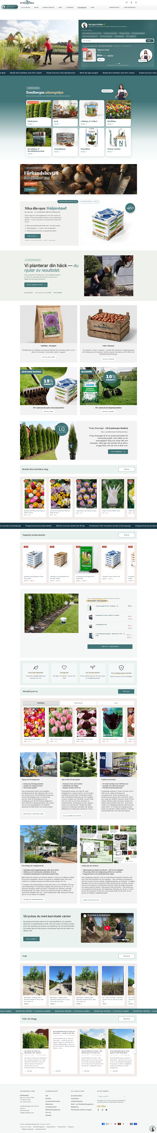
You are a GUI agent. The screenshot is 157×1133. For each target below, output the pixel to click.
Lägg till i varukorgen (110, 646)
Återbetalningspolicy (53, 1110)
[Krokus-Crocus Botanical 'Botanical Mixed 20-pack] (60, 493)
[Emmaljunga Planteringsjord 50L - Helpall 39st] (86, 559)
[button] (126, 2)
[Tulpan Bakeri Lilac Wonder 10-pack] (86, 493)
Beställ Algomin (108, 411)
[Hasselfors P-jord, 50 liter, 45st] (113, 559)
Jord (116, 703)
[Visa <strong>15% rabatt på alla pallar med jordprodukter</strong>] (48, 386)
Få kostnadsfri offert (34, 284)
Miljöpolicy (75, 1107)
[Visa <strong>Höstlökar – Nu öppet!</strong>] (48, 324)
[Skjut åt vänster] (23, 498)
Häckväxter (78, 703)
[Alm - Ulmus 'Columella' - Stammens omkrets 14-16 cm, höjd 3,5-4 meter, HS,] (113, 980)
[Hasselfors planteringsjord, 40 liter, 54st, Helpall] (34, 559)
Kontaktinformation (40, 1129)
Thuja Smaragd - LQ (118, 451)
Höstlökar (41, 703)
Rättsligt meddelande (28, 1129)
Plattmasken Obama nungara (81, 1110)
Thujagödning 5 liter (101, 624)
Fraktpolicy (75, 1098)
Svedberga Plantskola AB (32, 1124)
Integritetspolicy (77, 1101)
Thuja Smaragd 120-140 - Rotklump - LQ (107, 606)
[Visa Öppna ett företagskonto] (38, 764)
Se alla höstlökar (48, 357)
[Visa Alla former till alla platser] (78, 764)
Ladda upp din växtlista (91, 900)
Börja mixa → (32, 236)
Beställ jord (48, 411)
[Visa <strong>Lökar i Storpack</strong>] (108, 324)
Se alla (126, 469)
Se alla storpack (108, 359)
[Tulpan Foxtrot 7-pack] (60, 722)
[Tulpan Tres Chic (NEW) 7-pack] (113, 493)
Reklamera (49, 1104)
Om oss (48, 1112)
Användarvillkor (51, 1107)
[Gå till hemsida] (27, 2)
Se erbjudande (30, 189)
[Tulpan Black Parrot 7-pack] (113, 722)
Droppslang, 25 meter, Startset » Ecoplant (107, 615)
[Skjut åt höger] (134, 498)
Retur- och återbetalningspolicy (82, 1104)
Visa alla (126, 691)
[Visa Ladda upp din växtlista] (108, 844)
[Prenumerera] (125, 1096)
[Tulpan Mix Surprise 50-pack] (34, 722)
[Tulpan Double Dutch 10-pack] (86, 722)
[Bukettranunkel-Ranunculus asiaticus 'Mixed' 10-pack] (34, 493)
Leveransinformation (53, 1101)
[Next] (134, 1051)
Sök (47, 1096)
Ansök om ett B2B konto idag (33, 813)
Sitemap (48, 1115)
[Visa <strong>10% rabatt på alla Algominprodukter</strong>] (108, 386)
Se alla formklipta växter (72, 815)
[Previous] (23, 1051)
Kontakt (48, 1098)
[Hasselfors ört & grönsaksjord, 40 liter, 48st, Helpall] (60, 559)
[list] (78, 673)
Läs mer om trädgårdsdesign (33, 899)
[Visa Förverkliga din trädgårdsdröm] (48, 844)
